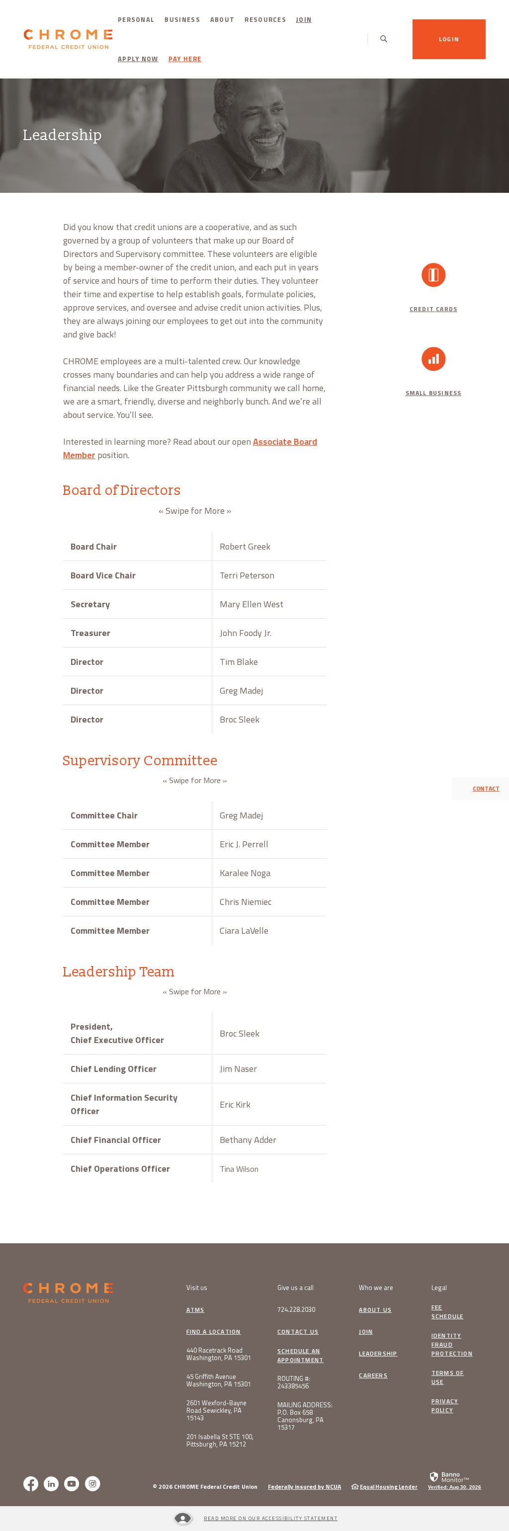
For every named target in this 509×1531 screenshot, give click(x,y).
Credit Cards (433, 309)
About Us (375, 1309)
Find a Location (213, 1331)
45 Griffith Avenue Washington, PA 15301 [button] (218, 1380)
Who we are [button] (376, 1287)
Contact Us (298, 1331)
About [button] (222, 19)
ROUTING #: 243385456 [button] (293, 1382)
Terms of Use (447, 1377)
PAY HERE (185, 59)
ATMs (195, 1309)
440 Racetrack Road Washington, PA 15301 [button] (218, 1354)
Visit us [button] (196, 1287)
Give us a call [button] (295, 1287)
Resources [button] (265, 19)
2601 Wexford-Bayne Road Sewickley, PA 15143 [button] (216, 1410)
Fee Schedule (447, 1312)
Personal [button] (136, 19)
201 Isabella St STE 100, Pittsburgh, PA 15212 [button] (220, 1440)
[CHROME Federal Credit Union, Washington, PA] (68, 39)
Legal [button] (439, 1287)
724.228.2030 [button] (296, 1309)
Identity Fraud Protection (452, 1344)
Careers (373, 1375)
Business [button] (182, 19)
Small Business (434, 393)
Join (304, 19)
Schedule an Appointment (300, 1356)
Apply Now (141, 58)
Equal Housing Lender (389, 1487)
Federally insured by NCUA (304, 1486)
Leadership (378, 1353)
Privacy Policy (444, 1406)
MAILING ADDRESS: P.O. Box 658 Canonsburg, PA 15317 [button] (305, 1416)
